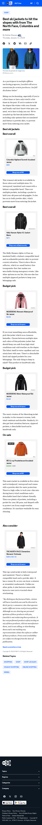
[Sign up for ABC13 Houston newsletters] (21, 796)
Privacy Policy (6, 811)
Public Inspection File (8, 818)
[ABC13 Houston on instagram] (15, 796)
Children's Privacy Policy (9, 813)
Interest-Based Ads (18, 815)
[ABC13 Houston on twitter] (10, 796)
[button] (3, 3)
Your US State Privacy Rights (28, 813)
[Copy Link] (31, 43)
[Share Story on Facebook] (4, 43)
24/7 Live (18, 3)
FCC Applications (22, 818)
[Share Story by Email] (25, 43)
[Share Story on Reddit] (15, 43)
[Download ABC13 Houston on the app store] (7, 803)
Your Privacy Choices (18, 811)
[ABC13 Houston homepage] (9, 3)
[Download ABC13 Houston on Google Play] (20, 803)
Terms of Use (6, 815)
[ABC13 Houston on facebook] (4, 796)
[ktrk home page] (6, 763)
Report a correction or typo (12, 647)
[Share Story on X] (9, 43)
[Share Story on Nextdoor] (20, 43)
